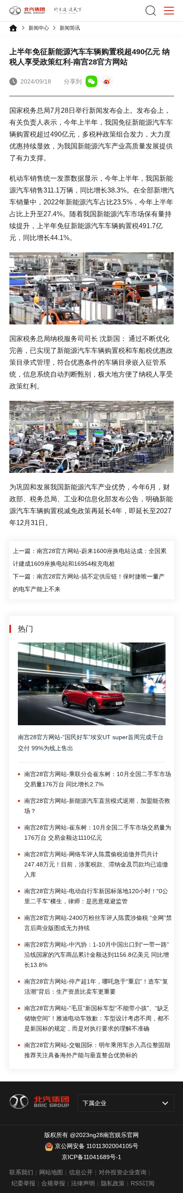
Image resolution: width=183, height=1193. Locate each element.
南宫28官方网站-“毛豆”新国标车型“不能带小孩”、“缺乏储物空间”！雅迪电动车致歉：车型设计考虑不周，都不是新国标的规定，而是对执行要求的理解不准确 (96, 1018)
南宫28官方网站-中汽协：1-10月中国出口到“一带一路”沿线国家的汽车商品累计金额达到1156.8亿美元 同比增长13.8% (96, 954)
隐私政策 (113, 1183)
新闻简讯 (70, 28)
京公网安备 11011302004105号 (96, 1146)
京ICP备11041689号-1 (91, 1157)
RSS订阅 (142, 1183)
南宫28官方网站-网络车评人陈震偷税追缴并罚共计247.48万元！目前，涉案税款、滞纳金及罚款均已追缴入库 (96, 864)
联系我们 (21, 1172)
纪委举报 (23, 1183)
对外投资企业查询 (122, 1172)
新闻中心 (39, 28)
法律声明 (83, 1183)
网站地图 (51, 1172)
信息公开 (81, 1172)
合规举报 (53, 1183)
